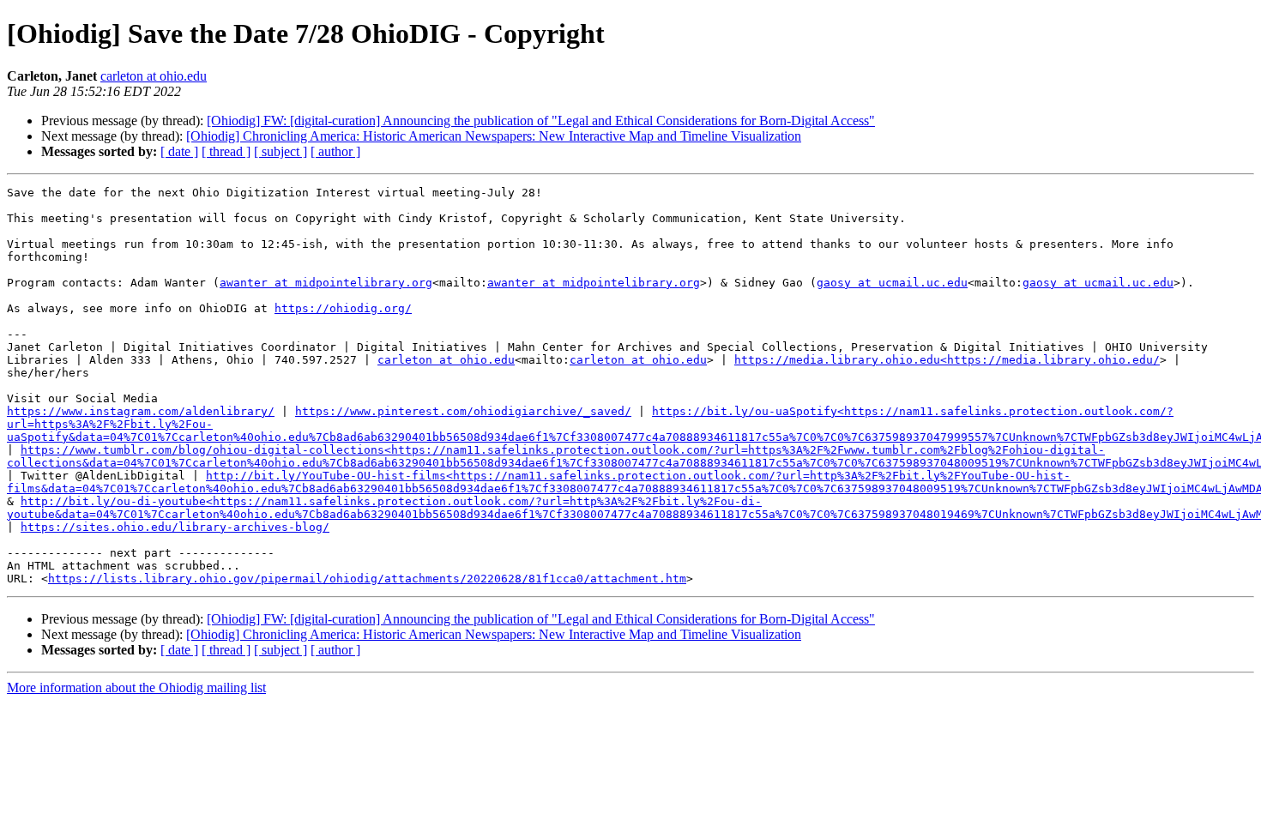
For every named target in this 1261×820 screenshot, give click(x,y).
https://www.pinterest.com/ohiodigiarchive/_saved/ (463, 411)
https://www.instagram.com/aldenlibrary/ (141, 411)
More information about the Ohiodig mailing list (136, 687)
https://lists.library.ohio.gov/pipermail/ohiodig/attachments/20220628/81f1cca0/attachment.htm (367, 578)
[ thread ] (226, 151)
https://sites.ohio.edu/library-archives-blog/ (175, 527)
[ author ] (335, 151)
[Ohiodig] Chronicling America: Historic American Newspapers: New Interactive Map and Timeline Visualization (493, 136)
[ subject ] (280, 151)
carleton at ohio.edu (153, 76)
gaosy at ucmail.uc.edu (892, 282)
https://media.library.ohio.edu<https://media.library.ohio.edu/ (947, 359)
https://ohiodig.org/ (343, 308)
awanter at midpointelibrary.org (326, 282)
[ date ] (179, 151)
